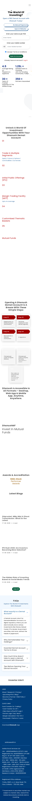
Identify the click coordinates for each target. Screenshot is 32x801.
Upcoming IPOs (8, 694)
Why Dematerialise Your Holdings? (14, 641)
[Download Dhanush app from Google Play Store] (6, 439)
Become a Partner (9, 697)
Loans (21, 718)
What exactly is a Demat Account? (14, 612)
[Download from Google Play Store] (6, 731)
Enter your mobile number (16, 43)
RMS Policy (20, 697)
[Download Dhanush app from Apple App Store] (15, 439)
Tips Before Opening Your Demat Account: (15, 667)
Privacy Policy (7, 699)
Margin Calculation (9, 716)
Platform (15, 718)
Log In (25, 60)
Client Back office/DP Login (12, 711)
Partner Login (7, 713)
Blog (16, 694)
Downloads (6, 718)
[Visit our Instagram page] (5, 738)
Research (11, 692)
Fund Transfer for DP (10, 709)
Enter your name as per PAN (16, 34)
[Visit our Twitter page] (8, 738)
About (4, 692)
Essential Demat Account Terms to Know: (15, 649)
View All (16, 589)
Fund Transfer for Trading (11, 706)
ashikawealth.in (10, 742)
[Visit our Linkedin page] (10, 738)
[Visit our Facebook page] (3, 738)
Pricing (18, 692)
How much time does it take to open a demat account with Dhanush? (14, 658)
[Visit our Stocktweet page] (15, 738)
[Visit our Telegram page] (13, 738)
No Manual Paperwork (20, 25)
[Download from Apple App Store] (15, 731)
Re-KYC (20, 716)
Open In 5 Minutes (20, 29)
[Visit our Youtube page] (18, 738)
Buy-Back (16, 713)
